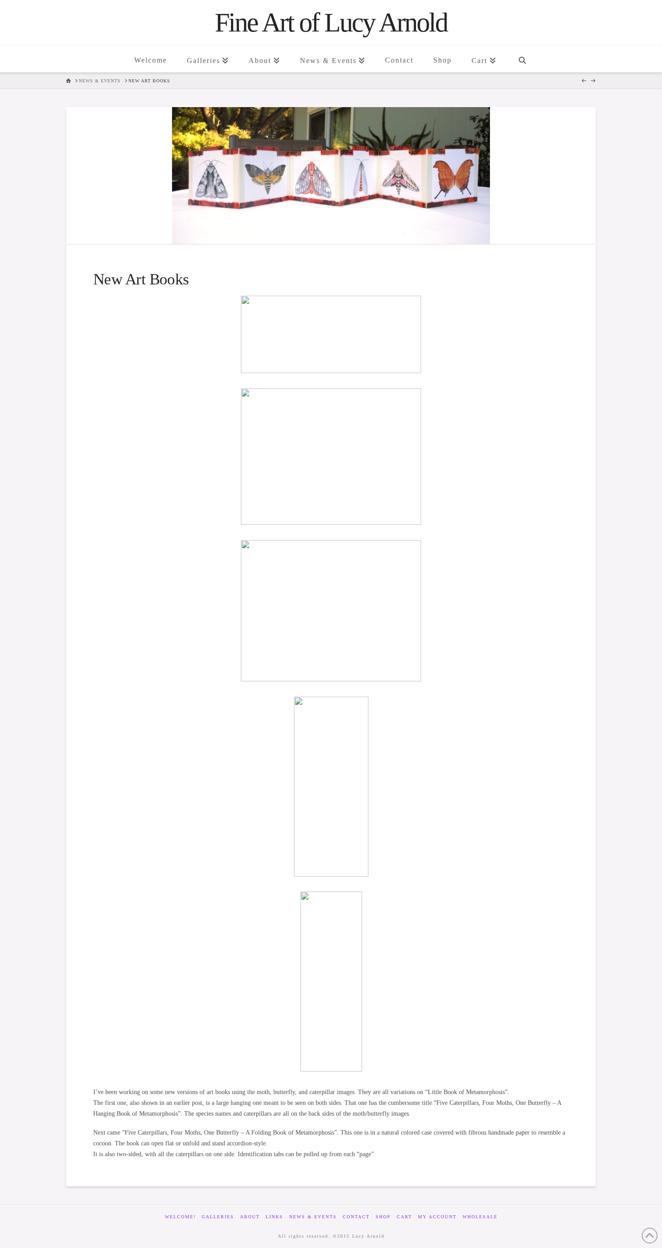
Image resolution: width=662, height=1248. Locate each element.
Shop (383, 1216)
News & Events (313, 1216)
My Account (437, 1216)
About (250, 1216)
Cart (404, 1216)
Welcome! (180, 1216)
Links (274, 1216)
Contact (356, 1216)
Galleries (218, 1216)
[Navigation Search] (522, 58)
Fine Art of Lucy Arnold (331, 22)
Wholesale (480, 1216)
